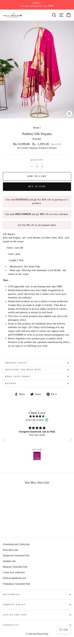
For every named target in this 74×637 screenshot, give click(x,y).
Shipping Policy (16, 363)
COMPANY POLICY (14, 604)
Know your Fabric (18, 376)
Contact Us (11, 625)
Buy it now (37, 186)
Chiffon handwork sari (14, 578)
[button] (4, 439)
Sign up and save (15, 615)
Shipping (33, 148)
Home (36, 127)
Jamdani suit (9, 561)
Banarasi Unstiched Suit (15, 567)
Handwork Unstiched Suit (16, 555)
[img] (37, 416)
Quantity (37, 160)
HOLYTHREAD (11, 594)
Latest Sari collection (14, 572)
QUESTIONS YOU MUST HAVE (23, 370)
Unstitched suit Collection (16, 544)
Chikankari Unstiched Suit (16, 584)
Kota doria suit (10, 550)
